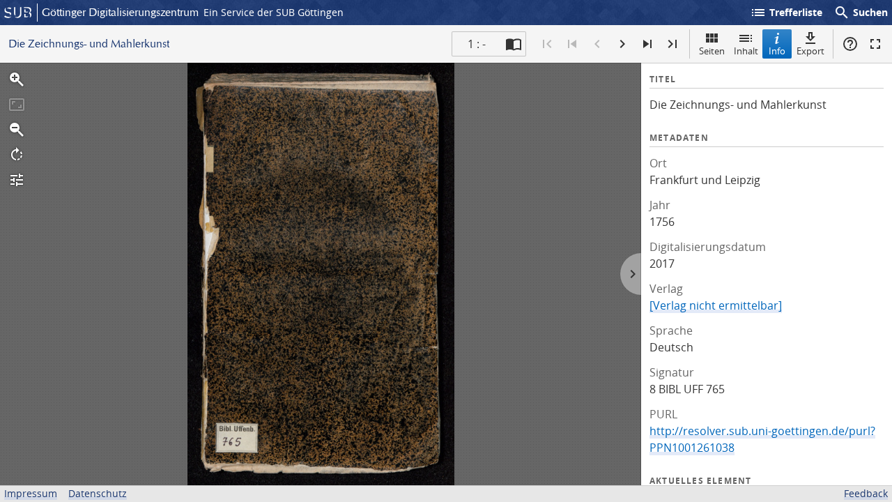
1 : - (477, 44)
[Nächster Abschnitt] (647, 43)
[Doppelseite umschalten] (513, 43)
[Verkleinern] (16, 129)
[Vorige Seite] (597, 43)
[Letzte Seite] (672, 43)
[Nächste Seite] (622, 43)
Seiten (712, 51)
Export (810, 51)
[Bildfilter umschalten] (16, 179)
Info (777, 51)
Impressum (30, 493)
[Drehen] (16, 154)
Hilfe (850, 43)
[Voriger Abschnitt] (572, 43)
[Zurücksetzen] (16, 104)
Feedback (866, 493)
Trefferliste (786, 12)
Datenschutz (97, 493)
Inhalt (746, 51)
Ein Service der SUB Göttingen (273, 12)
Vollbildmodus (875, 43)
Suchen (860, 12)
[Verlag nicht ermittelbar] (715, 305)
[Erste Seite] (547, 43)
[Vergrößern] (16, 79)
